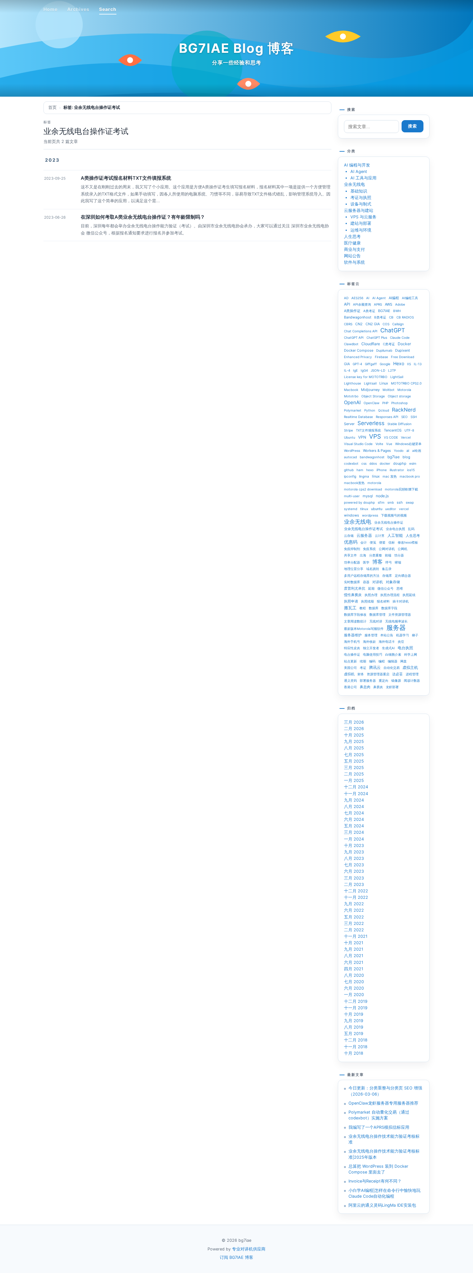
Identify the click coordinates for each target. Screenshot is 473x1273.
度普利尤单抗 (354, 588)
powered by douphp (359, 502)
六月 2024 (354, 819)
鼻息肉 (365, 687)
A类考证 (369, 311)
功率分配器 (352, 562)
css (363, 463)
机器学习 (402, 635)
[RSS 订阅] (413, 8)
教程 (362, 608)
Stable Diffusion (399, 424)
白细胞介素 (393, 654)
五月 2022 (354, 917)
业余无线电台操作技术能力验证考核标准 (384, 1139)
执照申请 (351, 601)
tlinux (364, 509)
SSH (414, 417)
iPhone (381, 470)
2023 (52, 160)
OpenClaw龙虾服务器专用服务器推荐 (383, 1103)
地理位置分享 (353, 569)
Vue (389, 444)
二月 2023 (354, 884)
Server (349, 424)
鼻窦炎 (378, 687)
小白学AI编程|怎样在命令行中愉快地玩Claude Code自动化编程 (384, 1193)
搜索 (412, 126)
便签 (382, 542)
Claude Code (400, 337)
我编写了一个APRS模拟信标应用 (378, 1127)
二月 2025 (354, 774)
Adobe (400, 304)
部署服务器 (368, 680)
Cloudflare (370, 343)
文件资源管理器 (399, 614)
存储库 (387, 575)
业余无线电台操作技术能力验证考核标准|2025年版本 (384, 1154)
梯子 (415, 635)
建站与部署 (360, 223)
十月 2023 (354, 845)
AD (346, 298)
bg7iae (393, 456)
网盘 (403, 661)
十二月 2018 (355, 1040)
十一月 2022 (356, 897)
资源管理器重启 (378, 674)
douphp (399, 463)
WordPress (352, 450)
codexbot (351, 463)
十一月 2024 (356, 793)
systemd (350, 509)
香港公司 (350, 687)
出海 (363, 555)
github (349, 470)
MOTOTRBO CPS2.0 (406, 383)
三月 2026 (354, 722)
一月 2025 (354, 780)
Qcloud (383, 410)
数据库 (373, 608)
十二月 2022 (356, 890)
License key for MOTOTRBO (365, 377)
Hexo (398, 363)
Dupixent (402, 350)
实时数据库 (352, 582)
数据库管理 (377, 614)
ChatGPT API (354, 337)
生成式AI (388, 648)
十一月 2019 (355, 1007)
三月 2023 (354, 878)
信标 (391, 542)
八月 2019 (353, 1027)
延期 (371, 588)
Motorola (404, 390)
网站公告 (352, 255)
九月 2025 (354, 741)
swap (410, 502)
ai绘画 (416, 450)
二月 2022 (354, 929)
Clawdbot (351, 344)
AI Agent (358, 171)
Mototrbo (351, 396)
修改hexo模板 (408, 542)
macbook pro (410, 476)
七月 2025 (354, 754)
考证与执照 (360, 197)
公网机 (402, 549)
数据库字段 (389, 608)
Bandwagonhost (357, 317)
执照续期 (367, 601)
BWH (397, 311)
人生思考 (352, 236)
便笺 (373, 542)
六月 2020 (354, 988)
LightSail (396, 377)
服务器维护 (353, 635)
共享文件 (350, 555)
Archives (78, 9)
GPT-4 (357, 364)
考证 (363, 668)
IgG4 (364, 370)
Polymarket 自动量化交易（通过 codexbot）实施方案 (378, 1115)
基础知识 (358, 191)
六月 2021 (353, 962)
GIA (347, 364)
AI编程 (394, 298)
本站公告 (386, 635)
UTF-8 (409, 430)
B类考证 (380, 317)
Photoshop (399, 403)
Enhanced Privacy (358, 357)
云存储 (349, 535)
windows (351, 515)
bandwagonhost (372, 457)
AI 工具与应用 (363, 178)
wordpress (370, 515)
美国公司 (350, 668)
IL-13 (418, 364)
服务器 (396, 627)
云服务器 (364, 535)
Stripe (348, 430)
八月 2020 (354, 975)
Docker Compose (358, 350)
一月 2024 (354, 839)
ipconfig (350, 476)
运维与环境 (360, 230)
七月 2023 (354, 864)
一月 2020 (354, 994)
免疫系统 (369, 549)
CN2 (359, 324)
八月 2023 (354, 858)
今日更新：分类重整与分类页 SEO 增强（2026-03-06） (385, 1091)
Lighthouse (352, 383)
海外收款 (369, 641)
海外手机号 (352, 641)
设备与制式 (360, 204)
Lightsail (370, 383)
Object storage (399, 396)
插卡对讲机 (401, 601)
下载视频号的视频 (394, 515)
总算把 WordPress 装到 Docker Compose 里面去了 (378, 1169)
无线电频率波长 (396, 621)
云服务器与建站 (358, 210)
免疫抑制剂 (352, 549)
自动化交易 (392, 668)
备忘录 (387, 569)
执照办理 (371, 595)
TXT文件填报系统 (368, 430)
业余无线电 (354, 184)
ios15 (411, 470)
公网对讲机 (387, 549)
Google (385, 364)
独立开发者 (371, 648)
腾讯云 (375, 667)
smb (390, 502)
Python (369, 410)
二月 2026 (354, 728)
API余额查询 (362, 304)
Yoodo (398, 450)
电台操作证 (352, 654)
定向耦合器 (403, 575)
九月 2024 (354, 800)
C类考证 (389, 344)
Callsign (398, 324)
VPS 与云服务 (363, 216)
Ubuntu (349, 437)
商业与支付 (354, 249)
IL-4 (347, 370)
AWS (388, 304)
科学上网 (410, 654)
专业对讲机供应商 (248, 1249)
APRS (378, 304)
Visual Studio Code (358, 444)
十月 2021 (353, 942)
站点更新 (350, 661)
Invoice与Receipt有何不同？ (375, 1181)
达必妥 (397, 674)
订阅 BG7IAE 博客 (236, 1257)
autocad (350, 457)
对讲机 (377, 582)
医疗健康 (352, 243)
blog (406, 457)
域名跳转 (372, 569)
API (347, 304)
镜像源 (396, 680)
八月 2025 (354, 748)
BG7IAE (384, 311)
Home (50, 9)
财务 (360, 674)
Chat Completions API (360, 331)
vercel (404, 509)
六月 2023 (354, 871)
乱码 (411, 529)
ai (407, 450)
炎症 (401, 641)
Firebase (381, 357)
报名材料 (383, 601)
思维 (399, 588)
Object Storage (373, 396)
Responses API (387, 417)
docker (385, 463)
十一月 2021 (355, 936)
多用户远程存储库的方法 (361, 575)
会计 (363, 542)
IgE (355, 370)
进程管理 (412, 674)
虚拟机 (349, 674)
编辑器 (392, 661)
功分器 (399, 555)
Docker (404, 343)
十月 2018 (353, 1053)
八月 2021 (353, 955)
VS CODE (391, 437)
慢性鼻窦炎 (353, 595)
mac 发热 (390, 476)
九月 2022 (354, 903)
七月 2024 (354, 813)
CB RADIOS (405, 317)
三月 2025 (354, 767)
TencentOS (393, 430)
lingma (364, 476)
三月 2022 (354, 923)
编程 (381, 661)
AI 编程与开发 (357, 165)
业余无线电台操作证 (388, 522)
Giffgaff (371, 364)
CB (391, 317)
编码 (372, 661)
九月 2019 (353, 1020)
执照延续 (409, 595)
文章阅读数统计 (355, 621)
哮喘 (398, 562)
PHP (385, 403)
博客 (377, 561)
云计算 (380, 535)
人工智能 (395, 535)
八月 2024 (354, 806)
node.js (382, 495)
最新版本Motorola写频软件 (364, 629)
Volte (379, 444)
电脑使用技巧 (372, 654)
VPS (375, 436)
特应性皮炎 (352, 648)
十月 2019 (353, 1014)
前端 (388, 555)
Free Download (402, 357)
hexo (370, 470)
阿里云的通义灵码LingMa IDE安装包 (382, 1205)
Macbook (351, 390)
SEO (404, 417)
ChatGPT (392, 330)
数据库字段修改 (355, 614)
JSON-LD (378, 370)
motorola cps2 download (363, 489)
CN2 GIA (373, 324)
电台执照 (405, 647)
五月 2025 (354, 761)
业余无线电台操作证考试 (363, 529)
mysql (368, 496)
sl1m (381, 502)
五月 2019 (353, 1033)
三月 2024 (354, 832)
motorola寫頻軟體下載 (401, 489)
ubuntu (376, 509)
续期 (363, 661)
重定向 (383, 680)
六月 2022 (354, 910)
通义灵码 (350, 680)
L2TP (392, 370)
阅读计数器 (412, 680)
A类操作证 (352, 311)
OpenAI (352, 402)
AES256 (357, 298)
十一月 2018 (355, 1046)
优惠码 (350, 542)
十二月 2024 (356, 786)
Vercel (406, 437)
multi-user (352, 496)
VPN (362, 437)
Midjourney (370, 389)
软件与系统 (354, 262)
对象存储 (393, 582)
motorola (374, 483)
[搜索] (427, 8)
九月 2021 (353, 949)
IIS (409, 364)
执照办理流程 (390, 595)
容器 (366, 582)
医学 (366, 562)
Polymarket (352, 410)
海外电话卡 (387, 641)
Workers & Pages (377, 450)
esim (412, 463)
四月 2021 (353, 968)
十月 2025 (354, 735)
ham (360, 470)
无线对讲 (375, 621)
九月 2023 (354, 852)
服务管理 (371, 635)
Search (107, 9)
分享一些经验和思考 (236, 62)
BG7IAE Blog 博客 (236, 48)
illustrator (397, 470)
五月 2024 (354, 825)
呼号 (388, 562)
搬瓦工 (350, 607)
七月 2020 (354, 981)
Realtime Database (358, 417)
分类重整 (375, 555)
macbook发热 (354, 483)
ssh (400, 502)
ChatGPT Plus (376, 337)
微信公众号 (385, 588)
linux (376, 476)
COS (386, 324)
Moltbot (388, 390)
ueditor (390, 509)
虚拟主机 (410, 667)
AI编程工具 (410, 298)
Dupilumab (384, 350)
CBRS (348, 324)
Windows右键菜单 (408, 444)
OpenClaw (371, 403)
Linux (383, 383)
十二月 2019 (355, 1001)
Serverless (371, 423)
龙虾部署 (392, 687)
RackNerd (404, 409)
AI (367, 298)
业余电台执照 (395, 529)
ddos (373, 463)
